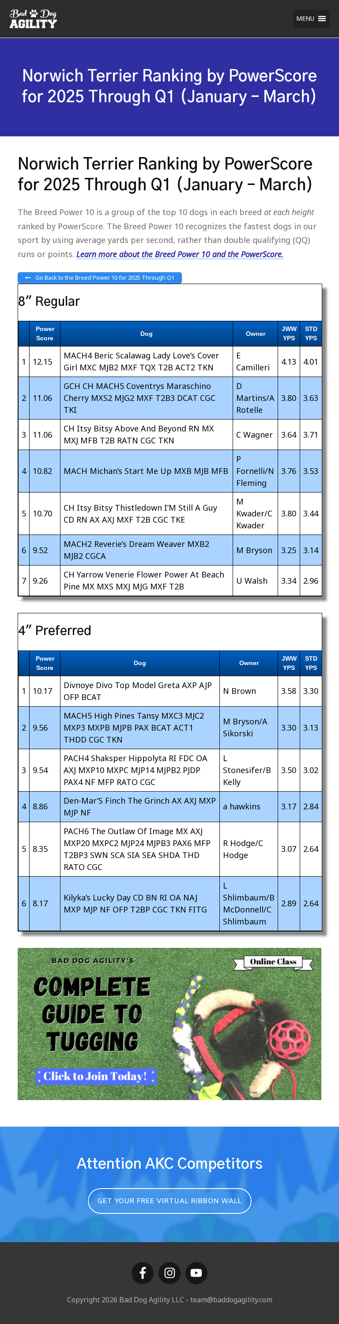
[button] (305, 18)
